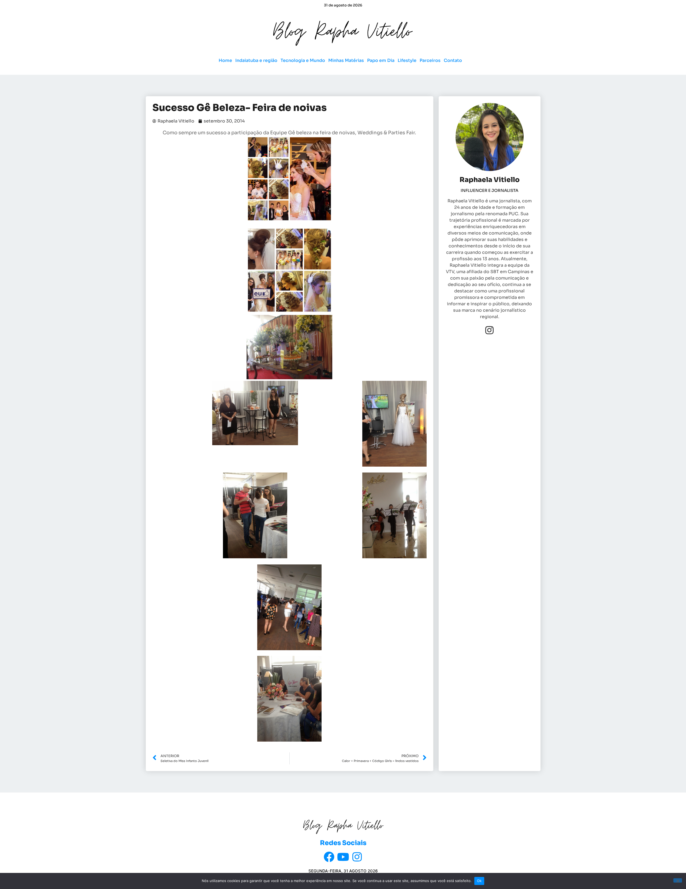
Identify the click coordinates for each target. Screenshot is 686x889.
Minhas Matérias (346, 60)
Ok (479, 881)
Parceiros (430, 60)
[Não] (677, 880)
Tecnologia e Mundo (303, 60)
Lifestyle (407, 60)
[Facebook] (329, 856)
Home (225, 60)
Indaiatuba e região (256, 60)
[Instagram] (489, 330)
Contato (453, 60)
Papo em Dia (380, 60)
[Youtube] (343, 856)
